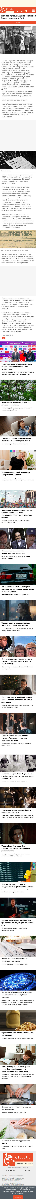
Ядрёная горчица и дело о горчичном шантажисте (17, 1034)
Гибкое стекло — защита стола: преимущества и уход (14, 960)
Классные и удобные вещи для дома (15, 444)
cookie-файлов (17, 1193)
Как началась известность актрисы (14, 782)
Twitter (27, 1170)
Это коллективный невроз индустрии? (15, 594)
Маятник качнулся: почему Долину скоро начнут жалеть (16, 811)
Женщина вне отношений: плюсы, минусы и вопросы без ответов (16, 624)
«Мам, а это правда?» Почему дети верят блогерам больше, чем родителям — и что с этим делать (16, 1069)
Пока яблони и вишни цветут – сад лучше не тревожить (16, 404)
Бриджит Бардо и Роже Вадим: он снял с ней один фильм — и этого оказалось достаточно (18, 776)
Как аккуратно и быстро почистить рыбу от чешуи (16, 1108)
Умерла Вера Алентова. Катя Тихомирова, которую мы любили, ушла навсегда (16, 848)
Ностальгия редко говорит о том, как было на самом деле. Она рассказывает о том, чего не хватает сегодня (17, 513)
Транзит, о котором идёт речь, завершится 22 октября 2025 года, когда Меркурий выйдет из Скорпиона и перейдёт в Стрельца (18, 1002)
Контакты (10, 1170)
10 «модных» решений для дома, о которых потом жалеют (16, 473)
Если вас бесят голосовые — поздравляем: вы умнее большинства (17, 885)
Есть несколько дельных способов (14, 1112)
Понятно (18, 1197)
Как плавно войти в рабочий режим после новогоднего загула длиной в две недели (17, 699)
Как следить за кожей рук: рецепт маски (16, 1142)
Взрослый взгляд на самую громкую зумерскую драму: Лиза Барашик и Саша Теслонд (17, 661)
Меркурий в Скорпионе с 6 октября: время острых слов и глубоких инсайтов (17, 995)
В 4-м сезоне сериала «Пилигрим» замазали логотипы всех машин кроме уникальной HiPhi (18, 589)
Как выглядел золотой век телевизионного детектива (13, 552)
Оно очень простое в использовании (15, 964)
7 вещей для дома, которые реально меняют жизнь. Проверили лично (17, 439)
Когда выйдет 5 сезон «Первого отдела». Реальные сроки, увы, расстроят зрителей (15, 738)
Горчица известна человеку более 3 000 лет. (17, 1038)
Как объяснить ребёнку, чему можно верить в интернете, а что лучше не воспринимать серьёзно (18, 1076)
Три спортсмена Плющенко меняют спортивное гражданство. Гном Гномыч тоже (17, 366)
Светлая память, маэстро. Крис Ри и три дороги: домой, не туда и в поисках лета (18, 922)
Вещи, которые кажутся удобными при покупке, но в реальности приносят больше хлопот (17, 480)
